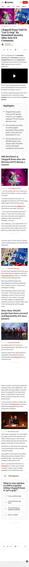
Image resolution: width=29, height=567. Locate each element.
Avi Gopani (7, 43)
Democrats (15, 404)
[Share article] (25, 170)
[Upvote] (4, 49)
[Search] (20, 2)
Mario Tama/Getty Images (14, 268)
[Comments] (15, 49)
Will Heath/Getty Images (13, 431)
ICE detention (16, 357)
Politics (6, 26)
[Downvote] (7, 49)
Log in (25, 2)
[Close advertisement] (27, 561)
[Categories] (2, 2)
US (2, 26)
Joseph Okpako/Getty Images (14, 188)
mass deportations (7, 275)
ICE (23, 291)
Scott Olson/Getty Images (14, 342)
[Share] (25, 49)
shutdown (4, 466)
